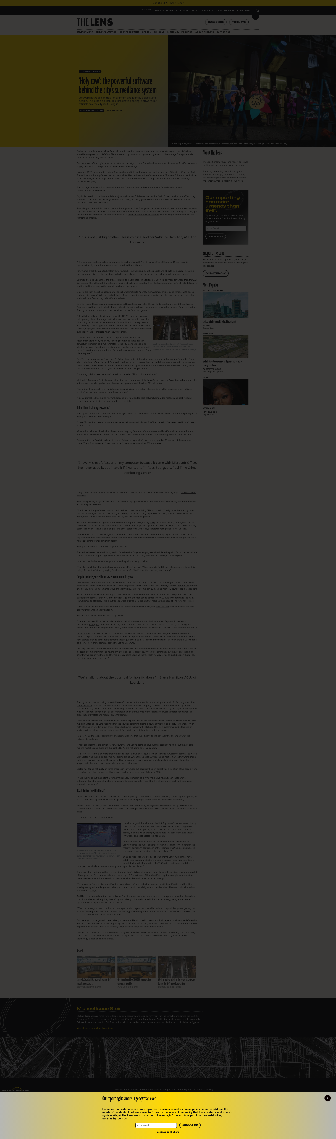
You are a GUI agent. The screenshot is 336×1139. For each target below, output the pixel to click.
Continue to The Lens (168, 1132)
